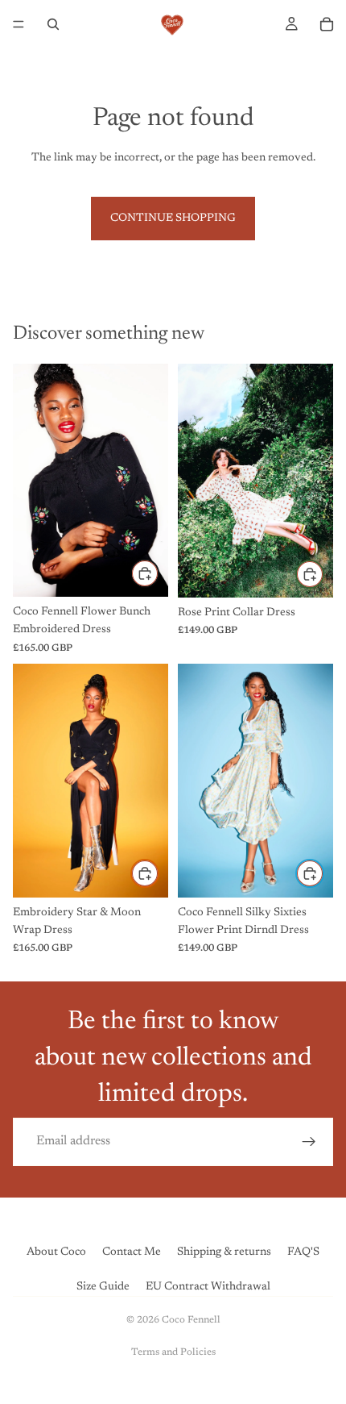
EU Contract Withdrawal (208, 1287)
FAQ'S (303, 1252)
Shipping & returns (224, 1252)
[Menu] (18, 24)
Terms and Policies (173, 1352)
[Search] (53, 24)
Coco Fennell (191, 1320)
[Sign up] (309, 1142)
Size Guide (103, 1287)
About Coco (56, 1252)
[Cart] (326, 24)
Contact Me (131, 1252)
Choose (158, 572)
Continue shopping (173, 218)
